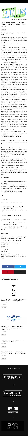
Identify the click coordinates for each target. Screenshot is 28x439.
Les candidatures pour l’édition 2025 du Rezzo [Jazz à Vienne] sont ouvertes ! (14, 301)
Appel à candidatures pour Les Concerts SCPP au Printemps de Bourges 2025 (12, 328)
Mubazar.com (18, 136)
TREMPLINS (4, 29)
